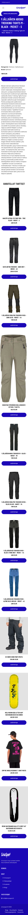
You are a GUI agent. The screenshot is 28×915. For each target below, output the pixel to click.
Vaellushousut (19, 67)
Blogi (5, 887)
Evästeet (20, 910)
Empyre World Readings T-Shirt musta (14, 770)
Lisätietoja (14, 79)
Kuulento (6, 884)
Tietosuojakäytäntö (10, 912)
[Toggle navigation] (3, 7)
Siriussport (7, 878)
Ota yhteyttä (13, 910)
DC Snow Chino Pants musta (14, 657)
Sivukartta (20, 912)
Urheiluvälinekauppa (10, 13)
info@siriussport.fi (6, 2)
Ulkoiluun (11, 67)
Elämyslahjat (7, 881)
